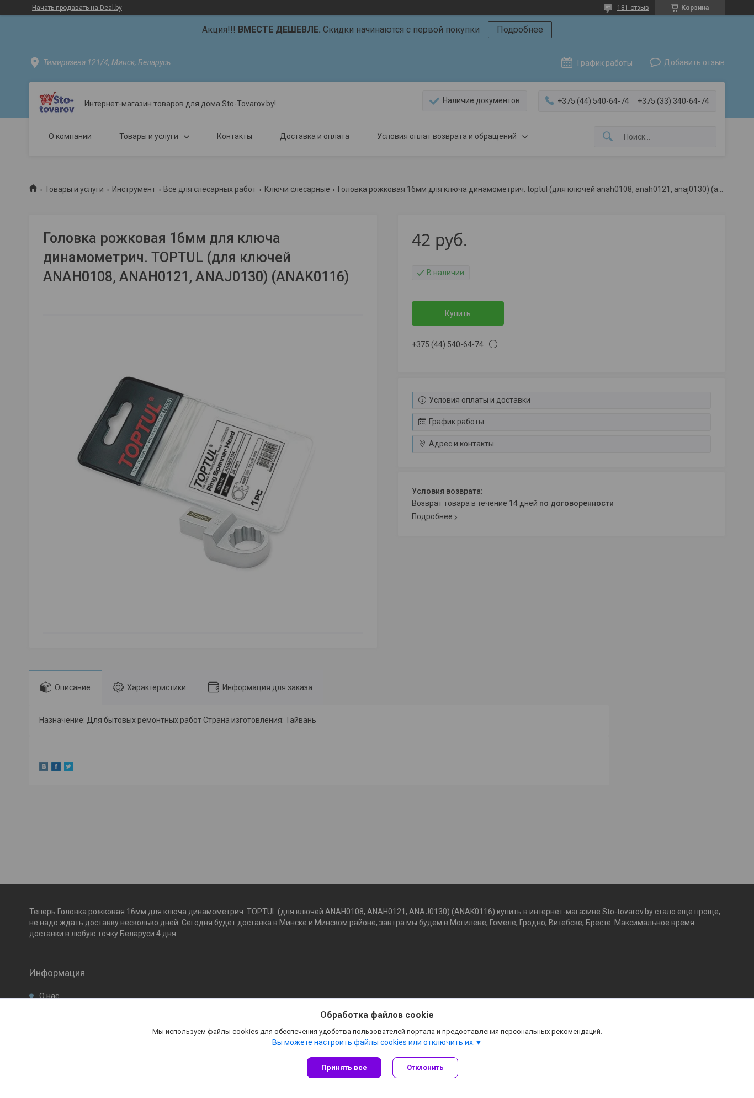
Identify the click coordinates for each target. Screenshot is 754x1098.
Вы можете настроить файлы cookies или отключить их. (373, 1042)
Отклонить (425, 1067)
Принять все (344, 1067)
